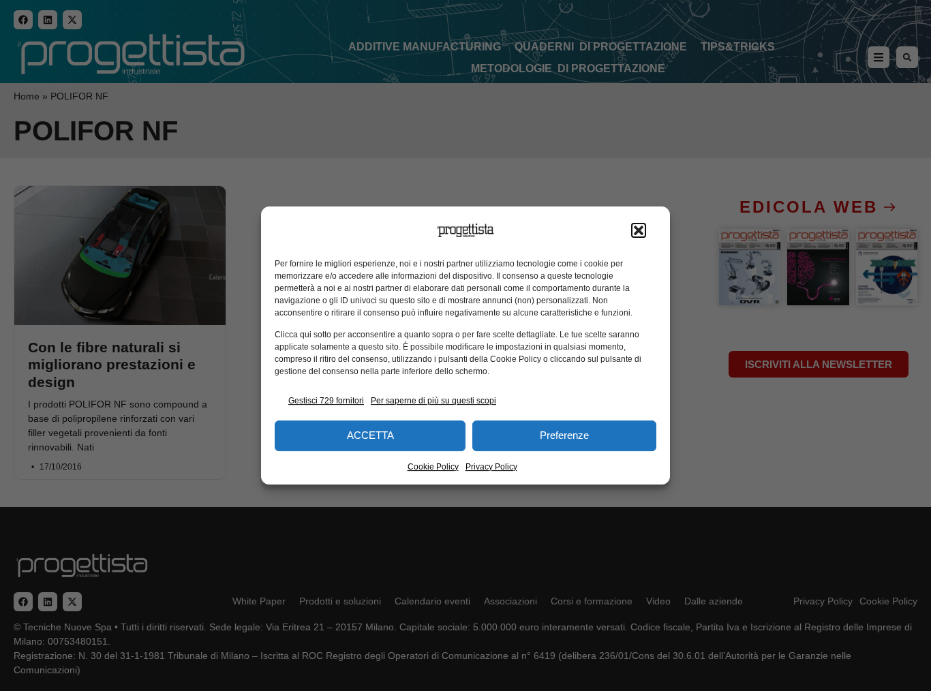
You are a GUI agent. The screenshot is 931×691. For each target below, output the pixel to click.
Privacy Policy (491, 467)
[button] (638, 230)
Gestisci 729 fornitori (326, 400)
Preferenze (564, 435)
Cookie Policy (433, 467)
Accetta (370, 435)
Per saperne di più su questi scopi (433, 400)
